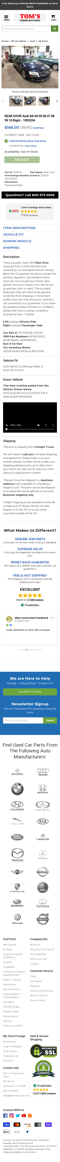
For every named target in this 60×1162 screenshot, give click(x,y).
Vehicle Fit (13, 234)
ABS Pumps (9, 944)
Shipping (11, 248)
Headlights (9, 967)
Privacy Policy (37, 1000)
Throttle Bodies (11, 1006)
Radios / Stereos (12, 979)
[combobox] (30, 29)
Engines (7, 962)
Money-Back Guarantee (34, 3)
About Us (35, 944)
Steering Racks (11, 989)
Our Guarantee (38, 954)
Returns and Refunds (41, 990)
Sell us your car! (38, 959)
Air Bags (7, 949)
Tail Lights (8, 1002)
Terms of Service (39, 995)
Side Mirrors (9, 984)
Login (6, 1046)
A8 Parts (43, 41)
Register (17, 1046)
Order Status (10, 1051)
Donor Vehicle (17, 241)
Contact (34, 963)
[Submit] (54, 29)
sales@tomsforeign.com (16, 1095)
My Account (9, 1041)
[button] (30, 211)
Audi (32, 41)
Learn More (31, 146)
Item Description (19, 228)
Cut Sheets (36, 981)
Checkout (8, 1060)
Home (5, 41)
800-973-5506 (43, 195)
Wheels (7, 1021)
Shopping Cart (10, 1056)
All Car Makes (18, 41)
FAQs (33, 976)
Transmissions (10, 1016)
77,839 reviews (35, 599)
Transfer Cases (10, 1011)
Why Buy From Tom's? (42, 949)
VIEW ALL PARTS (12, 1025)
